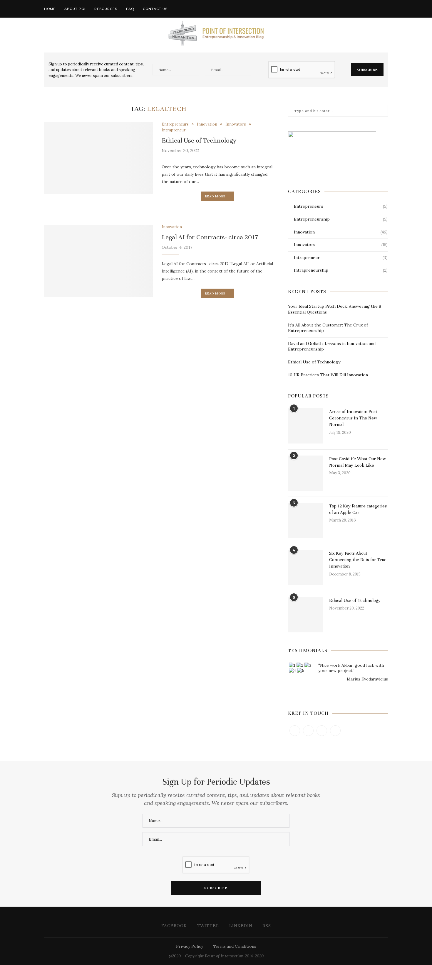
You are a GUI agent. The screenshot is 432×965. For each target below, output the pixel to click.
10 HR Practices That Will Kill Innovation (328, 374)
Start (335, 688)
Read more (215, 196)
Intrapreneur (173, 130)
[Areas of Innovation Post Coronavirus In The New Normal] (305, 425)
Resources (105, 9)
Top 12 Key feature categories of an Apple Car (358, 509)
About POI (75, 9)
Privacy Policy (189, 946)
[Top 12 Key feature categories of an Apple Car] (305, 520)
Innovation (207, 124)
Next (383, 700)
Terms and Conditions (234, 946)
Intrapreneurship (340, 270)
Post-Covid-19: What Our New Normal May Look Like (357, 462)
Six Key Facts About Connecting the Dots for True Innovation (357, 560)
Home (50, 9)
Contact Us (155, 9)
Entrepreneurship (340, 219)
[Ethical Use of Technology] (98, 158)
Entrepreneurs (175, 124)
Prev (292, 700)
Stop (340, 688)
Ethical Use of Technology (199, 140)
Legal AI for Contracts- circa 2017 (210, 237)
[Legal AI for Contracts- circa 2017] (98, 261)
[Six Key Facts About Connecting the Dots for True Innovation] (305, 567)
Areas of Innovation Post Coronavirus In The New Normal (353, 418)
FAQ (130, 9)
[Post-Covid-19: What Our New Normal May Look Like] (305, 473)
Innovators (235, 124)
